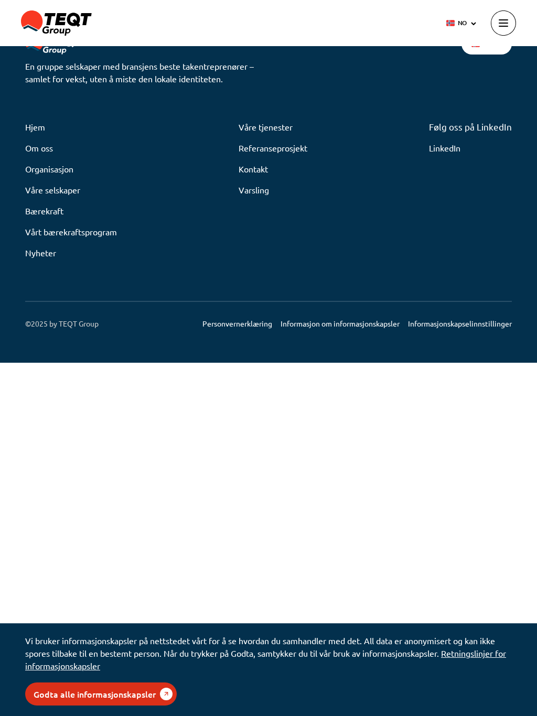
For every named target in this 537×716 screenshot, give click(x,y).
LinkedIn (444, 148)
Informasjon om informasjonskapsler (340, 323)
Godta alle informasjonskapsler (95, 694)
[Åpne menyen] (503, 23)
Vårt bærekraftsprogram (71, 231)
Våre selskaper (52, 190)
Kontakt (253, 169)
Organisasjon (49, 169)
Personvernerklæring (237, 323)
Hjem (35, 127)
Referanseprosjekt (273, 148)
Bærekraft (44, 210)
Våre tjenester (266, 127)
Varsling (254, 190)
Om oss (39, 148)
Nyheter (40, 252)
